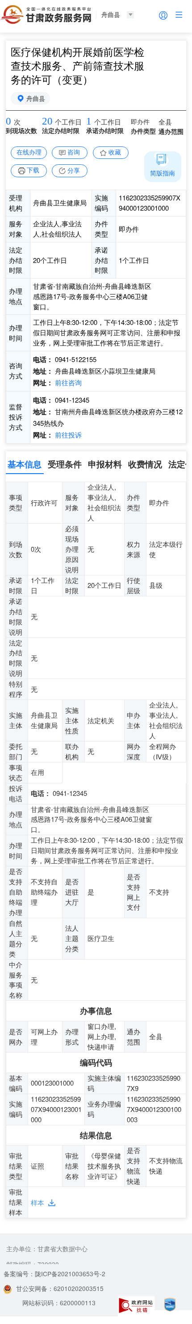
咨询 (73, 151)
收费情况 (145, 464)
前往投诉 (67, 434)
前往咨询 (67, 382)
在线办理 (29, 151)
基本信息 (25, 464)
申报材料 (105, 464)
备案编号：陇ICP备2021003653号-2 (54, 1273)
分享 (73, 170)
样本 (37, 1202)
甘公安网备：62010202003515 (60, 1288)
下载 (33, 169)
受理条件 (65, 464)
